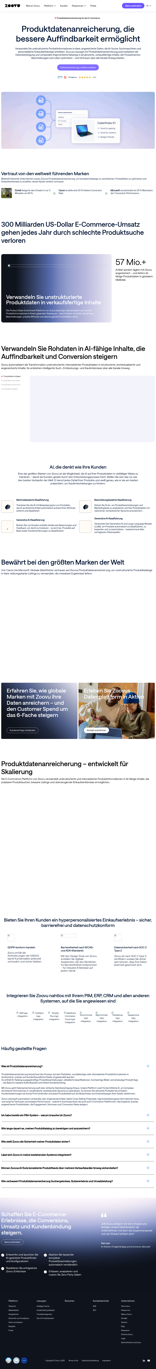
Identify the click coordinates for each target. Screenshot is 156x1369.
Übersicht (12, 1306)
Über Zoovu (125, 1306)
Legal (123, 1338)
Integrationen (14, 1314)
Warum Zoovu (33, 5)
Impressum (106, 1360)
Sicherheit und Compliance (19, 1318)
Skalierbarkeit (14, 1310)
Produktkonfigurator (44, 1314)
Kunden (64, 5)
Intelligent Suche (43, 1306)
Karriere (124, 1322)
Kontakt (124, 1318)
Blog (123, 1326)
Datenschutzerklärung (90, 1360)
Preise (93, 5)
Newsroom (125, 1330)
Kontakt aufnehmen (96, 730)
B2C (94, 1310)
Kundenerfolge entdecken (22, 730)
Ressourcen (77, 5)
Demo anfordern (133, 5)
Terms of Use (73, 1360)
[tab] (78, 1066)
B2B (94, 1306)
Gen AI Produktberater (45, 1318)
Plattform (48, 5)
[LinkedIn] (144, 1360)
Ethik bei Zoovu (127, 1334)
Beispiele (12, 1326)
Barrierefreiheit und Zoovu (131, 1342)
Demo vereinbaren (16, 1322)
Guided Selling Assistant (46, 1310)
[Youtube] (149, 1360)
